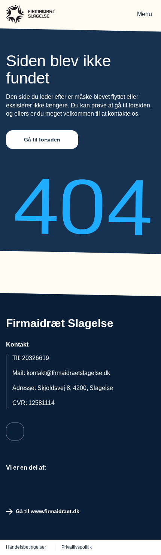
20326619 (35, 358)
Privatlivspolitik (76, 547)
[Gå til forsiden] (30, 14)
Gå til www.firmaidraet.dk (47, 511)
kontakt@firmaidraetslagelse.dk (68, 373)
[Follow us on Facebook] (15, 431)
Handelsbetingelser (26, 547)
